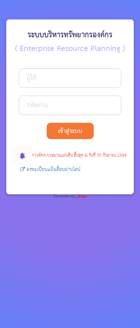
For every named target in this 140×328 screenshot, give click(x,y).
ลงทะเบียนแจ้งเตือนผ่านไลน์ (52, 169)
